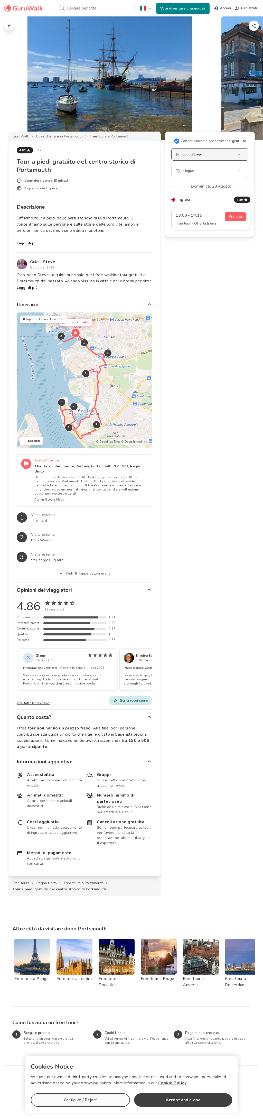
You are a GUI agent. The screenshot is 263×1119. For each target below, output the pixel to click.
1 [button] (84, 343)
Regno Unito (46, 883)
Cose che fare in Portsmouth (59, 136)
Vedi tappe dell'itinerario (88, 573)
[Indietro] (9, 26)
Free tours (21, 883)
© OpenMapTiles (108, 442)
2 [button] (61, 336)
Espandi (34, 441)
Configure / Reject (80, 1100)
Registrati (249, 8)
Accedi (225, 8)
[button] (75, 333)
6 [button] (69, 427)
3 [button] (108, 353)
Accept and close (183, 1100)
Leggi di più (27, 243)
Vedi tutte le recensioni (33, 703)
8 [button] (86, 373)
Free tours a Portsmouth (109, 136)
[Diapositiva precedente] (12, 78)
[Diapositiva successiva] (251, 78)
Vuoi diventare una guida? (182, 8)
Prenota (235, 216)
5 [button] (62, 402)
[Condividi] (254, 26)
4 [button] (74, 407)
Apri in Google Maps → (51, 500)
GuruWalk (21, 136)
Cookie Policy (172, 1083)
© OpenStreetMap (134, 442)
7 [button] (97, 425)
